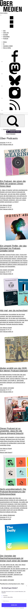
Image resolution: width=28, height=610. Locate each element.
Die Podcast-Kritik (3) (6, 331)
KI (3, 44)
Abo (4, 30)
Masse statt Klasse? (6, 452)
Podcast (5, 38)
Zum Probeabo (10, 134)
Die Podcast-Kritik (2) (6, 392)
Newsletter (6, 36)
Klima (5, 42)
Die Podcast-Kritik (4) (6, 274)
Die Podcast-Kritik (5, 519)
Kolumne (2, 142)
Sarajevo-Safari (8, 46)
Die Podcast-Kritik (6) (6, 144)
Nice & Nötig (7, 48)
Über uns (6, 32)
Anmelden (13, 129)
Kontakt (5, 34)
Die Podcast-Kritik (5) (6, 209)
